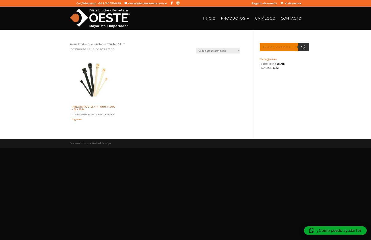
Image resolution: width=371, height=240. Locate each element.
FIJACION (266, 67)
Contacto (291, 18)
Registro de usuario (264, 3)
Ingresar (77, 119)
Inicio (209, 18)
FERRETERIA (268, 64)
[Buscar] (303, 47)
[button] (335, 230)
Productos (233, 18)
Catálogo (265, 18)
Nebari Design (101, 143)
